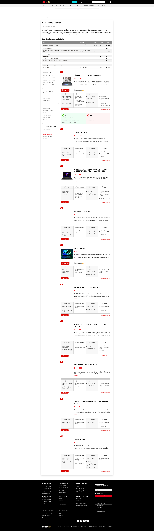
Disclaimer (110, 526)
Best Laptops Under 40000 (46, 501)
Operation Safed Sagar (46, 517)
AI (74, 2)
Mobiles (42, 5)
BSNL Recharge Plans (80, 488)
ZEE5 (60, 513)
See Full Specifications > (105, 109)
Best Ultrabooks (46, 129)
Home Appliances (55, 5)
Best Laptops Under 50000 (48, 87)
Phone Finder (63, 5)
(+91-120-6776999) (100, 505)
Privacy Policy (102, 526)
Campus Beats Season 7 (46, 515)
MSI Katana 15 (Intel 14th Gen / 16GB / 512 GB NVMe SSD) (55, 60)
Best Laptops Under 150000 (49, 75)
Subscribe (104, 495)
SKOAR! (76, 5)
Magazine (81, 5)
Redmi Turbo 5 (61, 490)
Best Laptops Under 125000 (49, 77)
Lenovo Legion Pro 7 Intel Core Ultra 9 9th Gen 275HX (54, 65)
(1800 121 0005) (99, 507)
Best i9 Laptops (46, 100)
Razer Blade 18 (46, 56)
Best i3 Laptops (46, 96)
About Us (59, 526)
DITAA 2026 (86, 2)
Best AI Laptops (46, 138)
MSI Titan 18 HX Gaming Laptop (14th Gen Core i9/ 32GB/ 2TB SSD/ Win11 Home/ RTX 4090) (91, 170)
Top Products (46, 17)
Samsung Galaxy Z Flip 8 (63, 487)
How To (70, 2)
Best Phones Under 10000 (46, 486)
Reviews (56, 2)
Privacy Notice (101, 493)
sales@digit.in (102, 513)
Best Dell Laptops (46, 117)
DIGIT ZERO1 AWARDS (89, 5)
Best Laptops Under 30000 (48, 84)
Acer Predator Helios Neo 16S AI (49, 62)
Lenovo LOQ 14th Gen (47, 48)
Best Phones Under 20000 (46, 488)
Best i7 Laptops (46, 98)
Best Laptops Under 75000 (48, 82)
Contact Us (66, 526)
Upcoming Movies (79, 501)
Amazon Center (98, 5)
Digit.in (46, 520)
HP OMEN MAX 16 (46, 67)
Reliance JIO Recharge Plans (81, 490)
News (53, 2)
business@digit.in (103, 511)
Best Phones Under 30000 (46, 490)
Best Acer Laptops (47, 112)
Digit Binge (80, 2)
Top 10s (61, 2)
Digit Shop (104, 5)
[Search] (106, 2)
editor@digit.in (103, 509)
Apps (68, 5)
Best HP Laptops (46, 122)
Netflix (60, 512)
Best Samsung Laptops (48, 110)
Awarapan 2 (61, 498)
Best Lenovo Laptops (47, 119)
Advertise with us (75, 526)
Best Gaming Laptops (47, 134)
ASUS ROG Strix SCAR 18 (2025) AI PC (50, 58)
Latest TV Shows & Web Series (81, 505)
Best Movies (78, 498)
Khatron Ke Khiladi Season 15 (47, 513)
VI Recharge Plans (79, 491)
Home (42, 17)
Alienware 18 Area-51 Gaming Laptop (50, 45)
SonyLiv (60, 517)
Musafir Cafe (44, 512)
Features (66, 2)
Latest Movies (78, 500)
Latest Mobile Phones (46, 493)
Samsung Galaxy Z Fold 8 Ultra (64, 488)
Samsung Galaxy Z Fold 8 (63, 485)
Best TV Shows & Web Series (81, 503)
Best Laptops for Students (48, 132)
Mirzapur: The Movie (62, 504)
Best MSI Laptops (46, 108)
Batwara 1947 (61, 500)
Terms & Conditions (93, 526)
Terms (97, 493)
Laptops (48, 5)
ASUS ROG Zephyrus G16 (48, 54)
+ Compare (65, 109)
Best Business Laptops (47, 136)
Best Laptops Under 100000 (49, 80)
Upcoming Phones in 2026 (46, 491)
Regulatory (83, 526)
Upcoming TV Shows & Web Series (82, 506)
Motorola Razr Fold (62, 492)
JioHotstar (61, 515)
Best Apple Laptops (47, 115)
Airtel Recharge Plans (80, 486)
